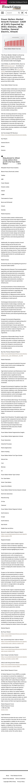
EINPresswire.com (9, 66)
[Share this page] (26, 12)
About (7, 775)
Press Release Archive (16, 775)
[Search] (19, 12)
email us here (4, 709)
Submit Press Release (8, 778)
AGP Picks (3, 2)
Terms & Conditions (20, 778)
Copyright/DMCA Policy (9, 781)
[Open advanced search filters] (22, 12)
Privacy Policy (21, 781)
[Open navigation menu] (2, 12)
